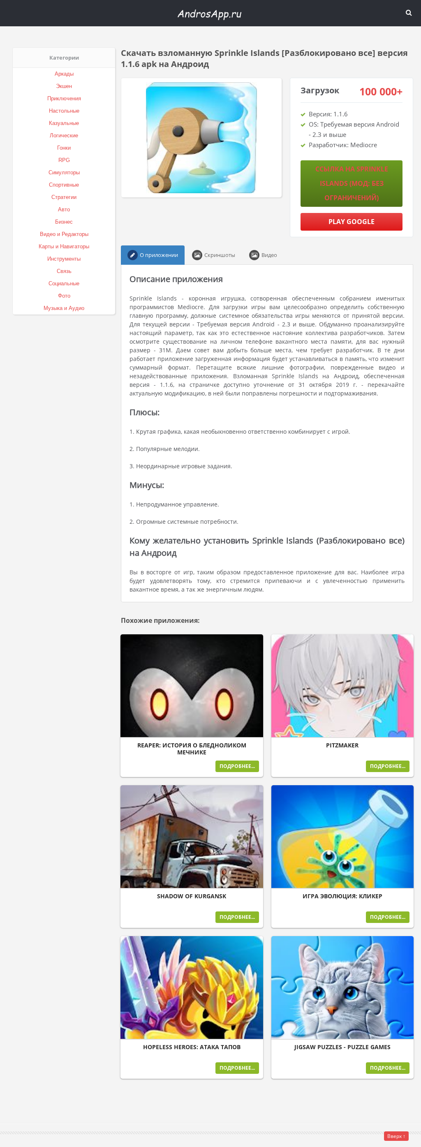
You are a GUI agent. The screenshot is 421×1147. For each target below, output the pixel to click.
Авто (64, 209)
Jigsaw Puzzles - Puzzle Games (342, 1047)
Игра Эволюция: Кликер (342, 896)
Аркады (64, 74)
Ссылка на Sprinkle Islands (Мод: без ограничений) (351, 183)
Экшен (64, 86)
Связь (64, 271)
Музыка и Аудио (64, 308)
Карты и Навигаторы (64, 246)
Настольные (64, 111)
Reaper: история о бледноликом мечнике (191, 749)
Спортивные (64, 185)
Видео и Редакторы (64, 234)
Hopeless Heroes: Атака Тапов (192, 1047)
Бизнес (64, 222)
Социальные (64, 283)
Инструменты (64, 259)
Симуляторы (64, 172)
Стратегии (63, 197)
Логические (64, 135)
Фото (64, 296)
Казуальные (64, 123)
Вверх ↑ (396, 1136)
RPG (64, 160)
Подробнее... (237, 766)
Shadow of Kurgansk (191, 896)
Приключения (64, 98)
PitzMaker (342, 745)
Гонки (64, 148)
